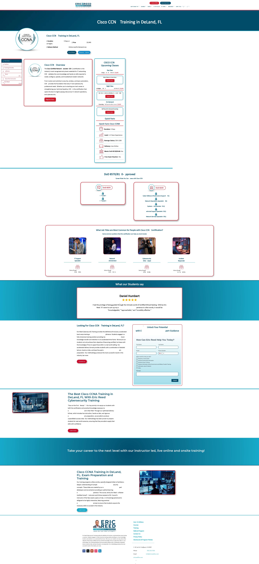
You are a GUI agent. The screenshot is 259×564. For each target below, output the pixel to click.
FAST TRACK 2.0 (156, 6)
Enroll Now (72, 52)
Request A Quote (84, 52)
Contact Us (136, 534)
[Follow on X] (87, 550)
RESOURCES (170, 6)
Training (135, 528)
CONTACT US (178, 6)
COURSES (143, 6)
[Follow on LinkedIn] (99, 550)
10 (132, 314)
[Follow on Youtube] (91, 550)
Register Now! (50, 99)
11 (133, 314)
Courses (135, 525)
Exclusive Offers (154, 3)
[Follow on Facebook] (83, 550)
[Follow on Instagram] (95, 550)
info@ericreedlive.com (152, 554)
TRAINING (163, 6)
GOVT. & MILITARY (134, 6)
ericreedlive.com (138, 557)
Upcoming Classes (165, 3)
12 (134, 314)
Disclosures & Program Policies (143, 540)
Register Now (110, 80)
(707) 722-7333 (150, 550)
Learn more (73, 430)
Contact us (82, 361)
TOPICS (149, 6)
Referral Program (138, 531)
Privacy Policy (137, 537)
